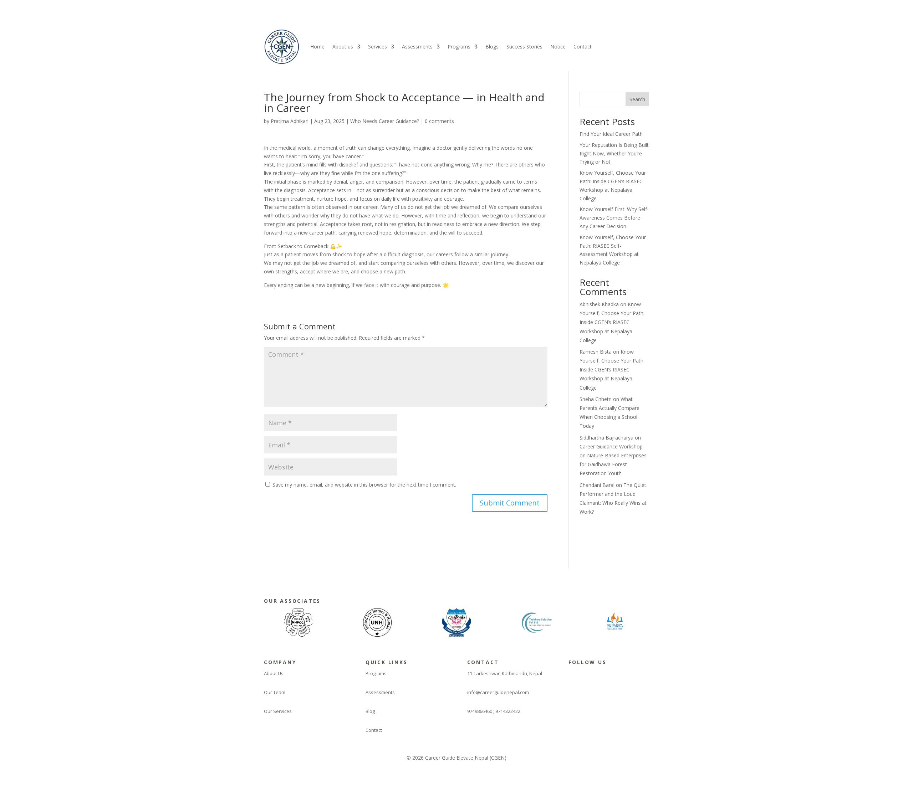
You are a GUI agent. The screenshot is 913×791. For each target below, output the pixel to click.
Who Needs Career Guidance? (384, 121)
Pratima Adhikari (289, 121)
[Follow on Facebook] (570, 675)
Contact (582, 46)
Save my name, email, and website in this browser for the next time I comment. (364, 484)
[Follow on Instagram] (585, 675)
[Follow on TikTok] (613, 675)
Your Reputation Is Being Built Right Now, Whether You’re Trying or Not (614, 153)
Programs (459, 46)
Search (637, 99)
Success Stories (524, 46)
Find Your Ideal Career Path (611, 133)
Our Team (274, 692)
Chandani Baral (597, 485)
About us (342, 46)
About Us (274, 673)
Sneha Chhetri (596, 399)
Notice (558, 46)
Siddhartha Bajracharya (606, 437)
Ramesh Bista (596, 351)
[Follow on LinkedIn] (599, 675)
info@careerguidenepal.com (498, 692)
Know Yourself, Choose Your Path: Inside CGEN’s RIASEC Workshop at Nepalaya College (612, 322)
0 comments (439, 121)
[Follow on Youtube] (627, 675)
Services (377, 46)
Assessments (417, 46)
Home (317, 46)
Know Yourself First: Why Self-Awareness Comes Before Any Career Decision (614, 218)
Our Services (278, 711)
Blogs (492, 46)
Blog (370, 711)
